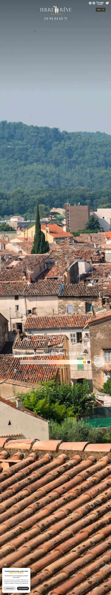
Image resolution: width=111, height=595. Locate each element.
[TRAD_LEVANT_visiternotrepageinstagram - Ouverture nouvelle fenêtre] (93, 3)
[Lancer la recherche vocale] (99, 361)
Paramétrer (9, 588)
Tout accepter (23, 588)
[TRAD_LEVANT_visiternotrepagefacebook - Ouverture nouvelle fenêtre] (90, 3)
